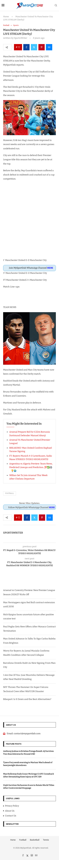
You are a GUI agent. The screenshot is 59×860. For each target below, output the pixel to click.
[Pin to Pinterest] (41, 47)
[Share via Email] (49, 47)
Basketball (34, 840)
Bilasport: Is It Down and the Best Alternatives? (27, 699)
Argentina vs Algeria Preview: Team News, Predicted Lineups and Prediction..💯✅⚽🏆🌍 (31, 467)
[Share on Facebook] (26, 47)
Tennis (46, 840)
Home (6, 16)
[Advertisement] (29, 221)
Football (9, 493)
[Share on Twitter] (34, 47)
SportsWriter (13, 532)
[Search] (55, 5)
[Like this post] (19, 47)
